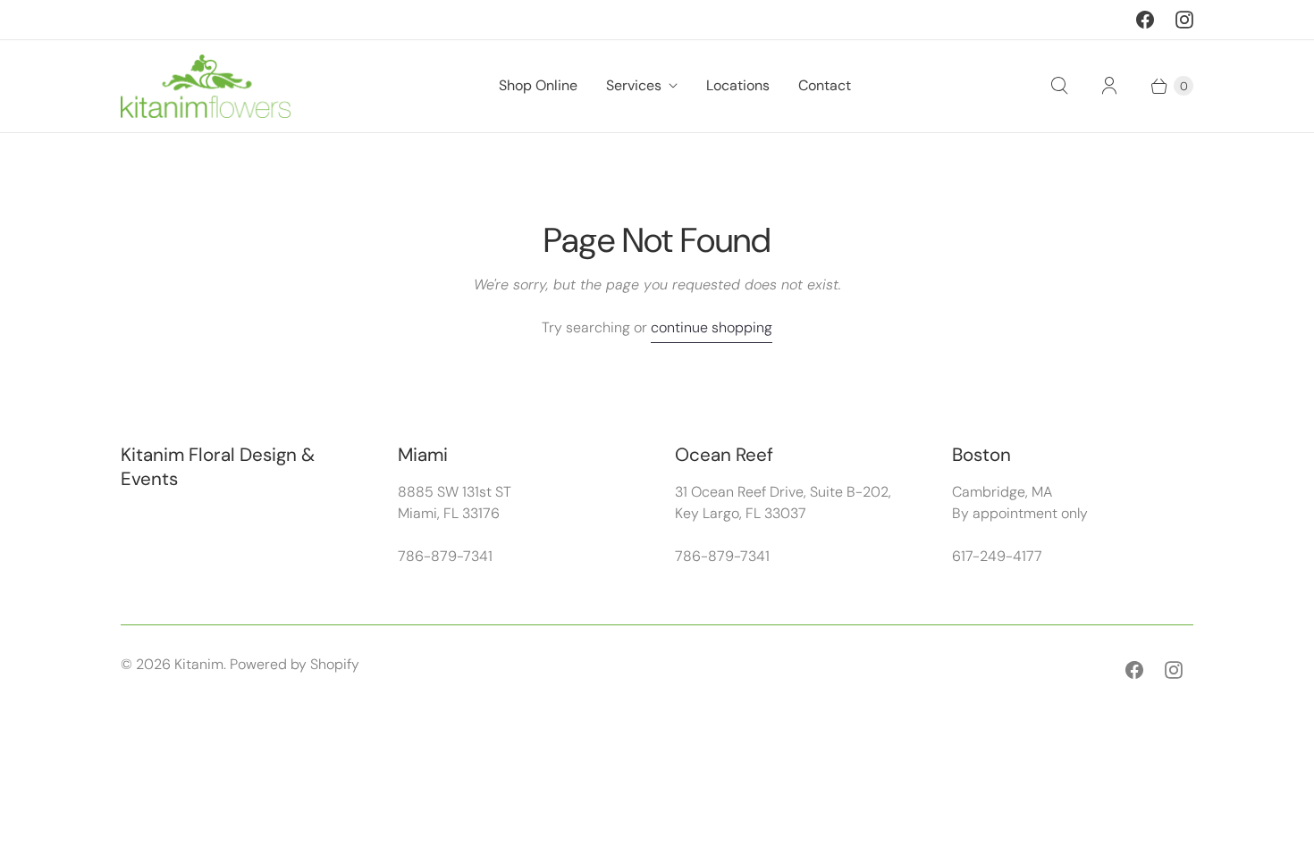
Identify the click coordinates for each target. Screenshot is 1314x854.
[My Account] (1109, 85)
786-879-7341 (445, 556)
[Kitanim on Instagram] (1184, 19)
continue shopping (711, 327)
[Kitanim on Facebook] (1145, 19)
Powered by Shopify (294, 664)
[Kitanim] (206, 86)
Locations (738, 85)
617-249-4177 (997, 556)
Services (633, 85)
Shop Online (538, 85)
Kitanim (198, 664)
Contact (824, 85)
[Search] (1059, 85)
